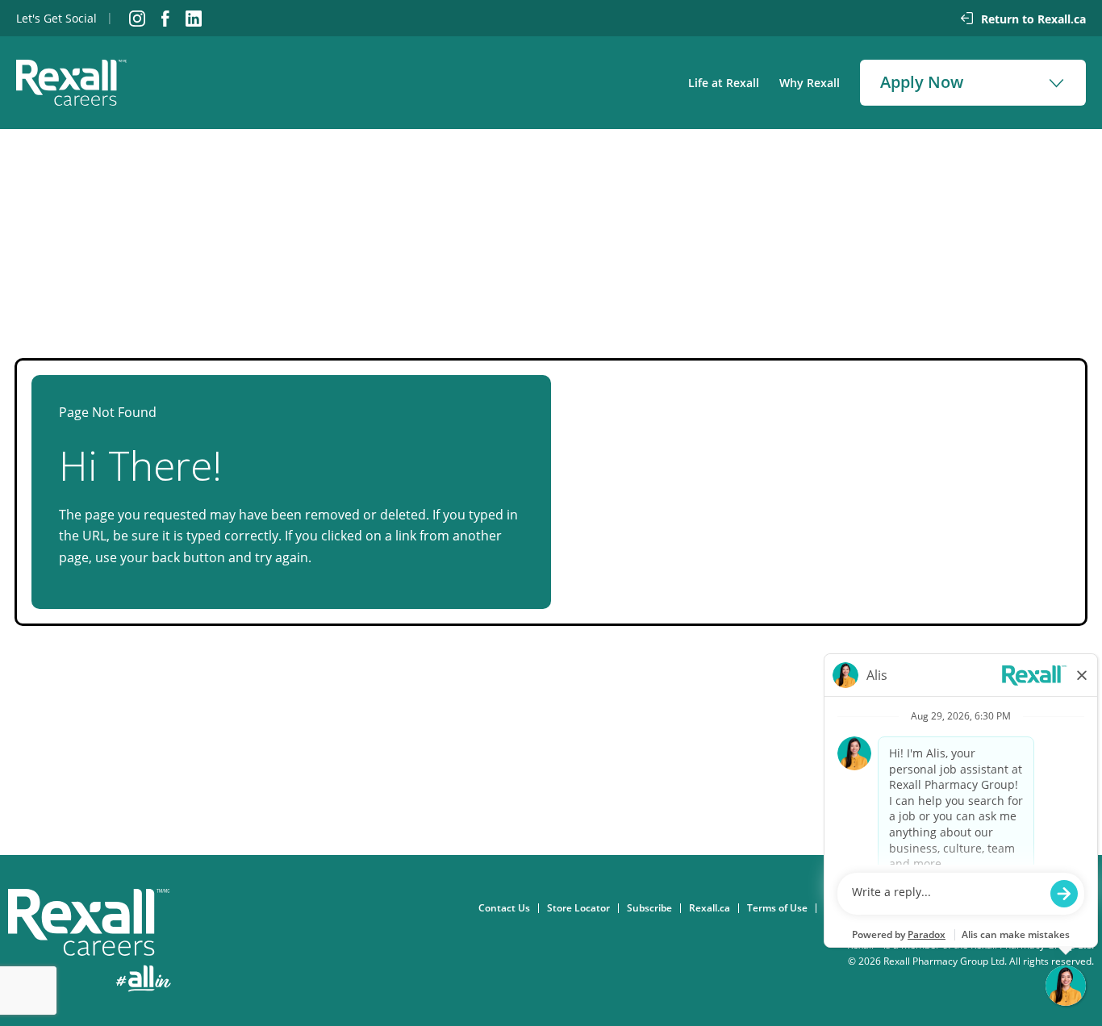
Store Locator (582, 908)
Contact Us (508, 908)
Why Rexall (809, 82)
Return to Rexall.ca (1033, 19)
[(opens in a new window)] (137, 18)
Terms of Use (781, 908)
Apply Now (921, 82)
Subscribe (653, 908)
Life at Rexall (723, 82)
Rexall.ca (713, 908)
